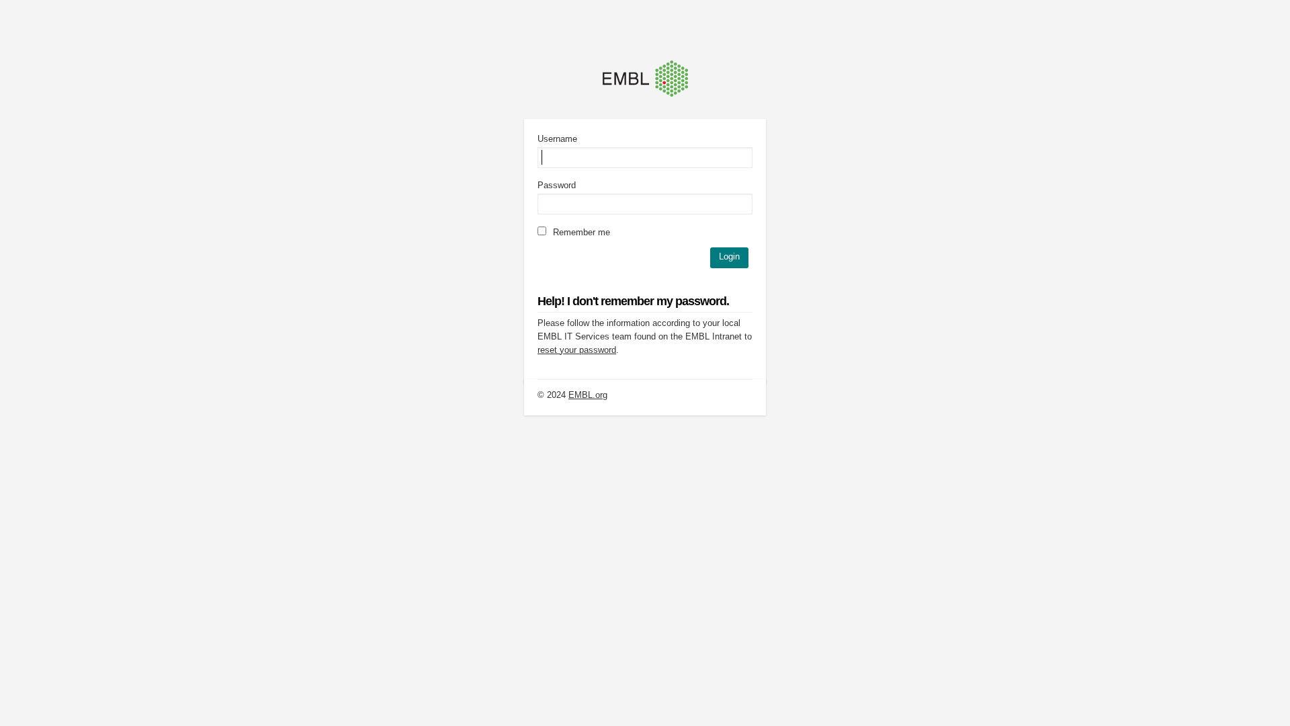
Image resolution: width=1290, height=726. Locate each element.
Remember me (580, 232)
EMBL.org (587, 395)
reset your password (577, 350)
